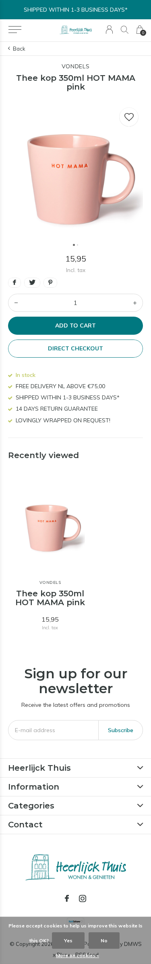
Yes (68, 940)
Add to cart (75, 325)
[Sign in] (109, 29)
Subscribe (120, 730)
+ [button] (135, 303)
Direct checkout (75, 348)
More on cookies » (77, 955)
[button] (15, 29)
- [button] (16, 303)
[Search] (124, 29)
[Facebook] (67, 898)
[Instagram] (82, 898)
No (104, 940)
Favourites (129, 117)
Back (19, 48)
